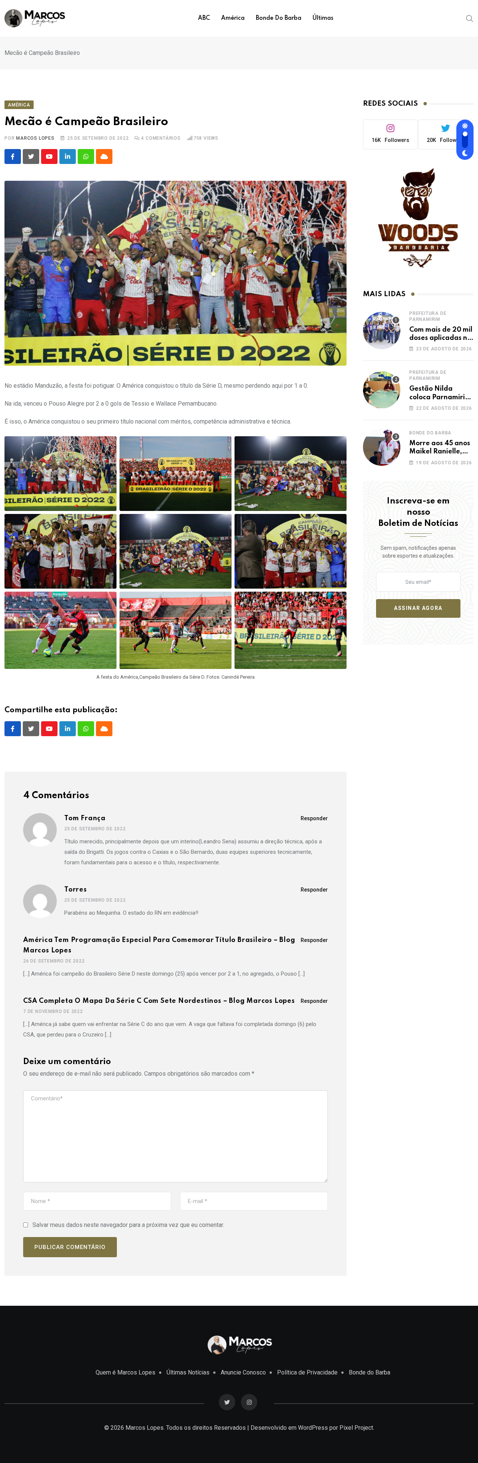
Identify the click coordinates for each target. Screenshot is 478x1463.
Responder (314, 818)
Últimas (323, 18)
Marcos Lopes (35, 138)
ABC (204, 18)
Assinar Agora (418, 608)
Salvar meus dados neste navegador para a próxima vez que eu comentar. (128, 1224)
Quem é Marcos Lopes (125, 1372)
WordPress (313, 1427)
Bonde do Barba (278, 18)
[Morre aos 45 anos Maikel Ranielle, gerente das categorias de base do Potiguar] (381, 447)
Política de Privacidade (307, 1372)
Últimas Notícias (188, 1372)
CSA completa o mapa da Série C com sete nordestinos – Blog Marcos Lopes (159, 1001)
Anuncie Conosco (243, 1372)
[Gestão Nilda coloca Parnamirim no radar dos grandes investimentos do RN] (381, 390)
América (233, 18)
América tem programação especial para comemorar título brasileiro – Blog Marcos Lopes (159, 945)
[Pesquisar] (470, 17)
